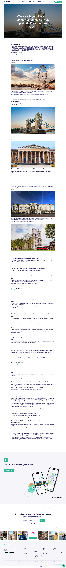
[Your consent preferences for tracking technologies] (64, 566)
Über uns (30, 1)
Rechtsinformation (36, 550)
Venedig (44, 549)
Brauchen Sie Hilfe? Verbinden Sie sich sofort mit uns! (38, 556)
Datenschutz (35, 551)
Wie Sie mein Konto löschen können (37, 558)
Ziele (33, 1)
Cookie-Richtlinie (36, 552)
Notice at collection (27, 566)
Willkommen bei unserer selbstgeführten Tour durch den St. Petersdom (38, 548)
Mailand (44, 552)
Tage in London (20, 49)
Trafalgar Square (24, 268)
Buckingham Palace (19, 218)
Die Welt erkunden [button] (24, 1)
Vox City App (57, 1)
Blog (35, 1)
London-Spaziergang (24, 260)
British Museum (15, 408)
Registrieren (42, 520)
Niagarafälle (45, 553)
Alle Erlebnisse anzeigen (14, 289)
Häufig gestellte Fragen (40, 1)
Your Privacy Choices (36, 566)
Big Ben (15, 92)
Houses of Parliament (21, 92)
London (44, 548)
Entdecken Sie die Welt (8, 470)
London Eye (28, 92)
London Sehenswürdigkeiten (24, 50)
